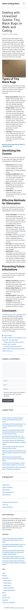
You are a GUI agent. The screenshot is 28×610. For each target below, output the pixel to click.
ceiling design (8, 522)
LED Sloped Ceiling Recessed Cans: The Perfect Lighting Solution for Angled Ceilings (13, 425)
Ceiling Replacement (8, 492)
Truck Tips (5, 504)
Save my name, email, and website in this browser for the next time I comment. (14, 394)
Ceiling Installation (7, 487)
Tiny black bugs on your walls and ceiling (14, 314)
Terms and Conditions (8, 602)
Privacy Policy (6, 597)
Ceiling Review (6, 494)
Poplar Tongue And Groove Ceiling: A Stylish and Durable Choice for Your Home (13, 419)
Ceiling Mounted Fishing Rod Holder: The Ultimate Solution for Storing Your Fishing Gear (14, 452)
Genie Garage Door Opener (10, 502)
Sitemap (4, 575)
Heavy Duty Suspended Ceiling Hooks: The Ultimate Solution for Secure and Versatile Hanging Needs (13, 431)
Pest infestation (17, 337)
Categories (5, 578)
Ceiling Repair (8, 335)
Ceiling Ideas (6, 485)
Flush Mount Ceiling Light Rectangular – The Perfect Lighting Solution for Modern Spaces (14, 442)
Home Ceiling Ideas (10, 4)
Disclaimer (5, 600)
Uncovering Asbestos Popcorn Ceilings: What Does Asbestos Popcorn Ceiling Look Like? (13, 349)
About (4, 592)
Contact (4, 595)
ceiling (14, 275)
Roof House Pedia (7, 507)
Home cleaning (8, 337)
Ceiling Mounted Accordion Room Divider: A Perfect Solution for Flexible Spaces (13, 458)
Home (4, 573)
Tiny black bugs (13, 340)
